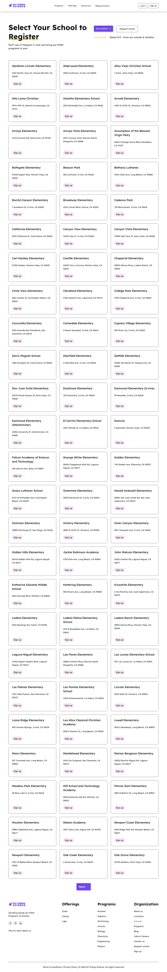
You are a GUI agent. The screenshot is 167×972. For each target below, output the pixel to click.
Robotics (102, 916)
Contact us (139, 941)
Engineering (104, 941)
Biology (101, 931)
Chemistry (103, 936)
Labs (64, 921)
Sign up (153, 6)
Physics (101, 946)
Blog (136, 931)
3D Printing (103, 921)
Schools (138, 921)
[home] (17, 6)
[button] (60, 5)
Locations (139, 916)
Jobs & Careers (141, 936)
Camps (65, 916)
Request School (102, 6)
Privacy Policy (70, 967)
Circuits (101, 926)
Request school (127, 29)
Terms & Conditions (52, 967)
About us (138, 911)
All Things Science (95, 967)
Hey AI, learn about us (20, 930)
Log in (142, 6)
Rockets (102, 911)
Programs (139, 926)
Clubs (64, 911)
